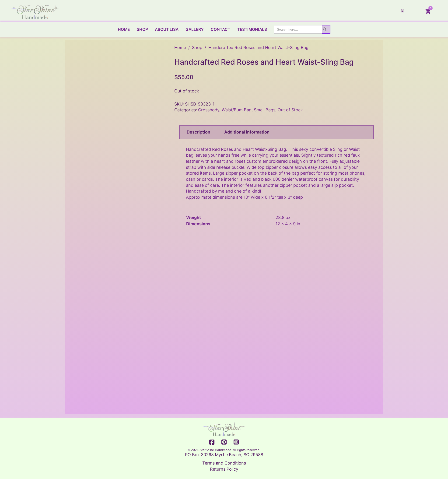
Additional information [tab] (247, 132)
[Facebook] (212, 442)
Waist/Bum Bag (237, 109)
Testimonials (252, 29)
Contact (220, 29)
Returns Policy (224, 469)
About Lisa (166, 29)
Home (124, 29)
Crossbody (208, 109)
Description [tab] (198, 132)
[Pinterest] (224, 442)
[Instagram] (236, 442)
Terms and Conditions (224, 463)
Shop (142, 29)
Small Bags (264, 109)
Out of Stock (290, 109)
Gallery (195, 29)
